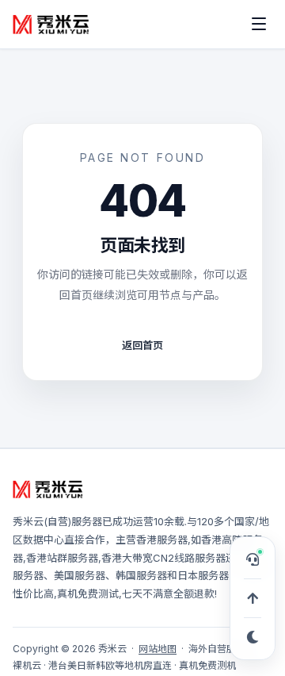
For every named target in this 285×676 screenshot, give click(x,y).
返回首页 (142, 345)
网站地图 (158, 649)
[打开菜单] (258, 23)
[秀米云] (51, 23)
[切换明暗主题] (252, 637)
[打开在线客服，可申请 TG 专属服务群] (252, 559)
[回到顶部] (252, 598)
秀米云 (28, 521)
